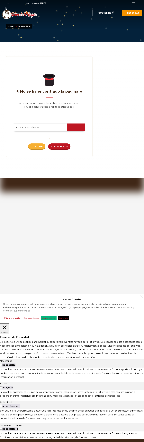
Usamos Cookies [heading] (72, 299)
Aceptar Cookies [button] (48, 318)
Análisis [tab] (4, 383)
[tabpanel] (72, 373)
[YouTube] (17, 3)
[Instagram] (8, 3)
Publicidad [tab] (6, 402)
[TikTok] (21, 3)
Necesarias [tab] (6, 361)
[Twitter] (13, 3)
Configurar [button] (63, 318)
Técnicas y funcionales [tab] (12, 425)
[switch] (1, 365)
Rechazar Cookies (31, 318)
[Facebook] (4, 3)
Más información (12, 318)
